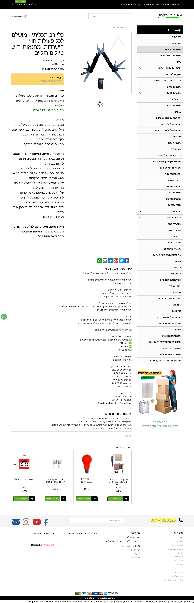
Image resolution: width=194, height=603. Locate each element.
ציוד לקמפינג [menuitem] (174, 217)
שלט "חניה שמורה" (24, 479)
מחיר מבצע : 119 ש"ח (48, 110)
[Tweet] (121, 260)
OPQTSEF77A (50, 60)
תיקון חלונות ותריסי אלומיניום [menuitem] (165, 342)
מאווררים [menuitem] (176, 149)
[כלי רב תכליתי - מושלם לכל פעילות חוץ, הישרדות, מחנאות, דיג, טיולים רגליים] (100, 103)
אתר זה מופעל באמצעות (97, 598)
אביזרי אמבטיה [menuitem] (173, 186)
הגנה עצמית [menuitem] (174, 205)
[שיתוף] (126, 498)
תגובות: (127, 435)
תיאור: (60, 90)
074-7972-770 (128, 546)
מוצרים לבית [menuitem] (174, 93)
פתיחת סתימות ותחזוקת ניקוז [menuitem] (165, 360)
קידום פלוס (92, 598)
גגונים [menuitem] (177, 111)
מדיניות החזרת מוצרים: (118, 413)
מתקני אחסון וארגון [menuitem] (171, 335)
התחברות (21, 2)
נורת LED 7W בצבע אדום (87, 480)
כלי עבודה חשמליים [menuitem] (170, 280)
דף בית (129, 27)
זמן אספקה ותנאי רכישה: (117, 268)
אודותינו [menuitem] (176, 4)
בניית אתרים (83, 598)
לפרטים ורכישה (115, 499)
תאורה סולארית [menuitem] (172, 248)
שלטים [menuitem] (177, 329)
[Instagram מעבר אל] (26, 524)
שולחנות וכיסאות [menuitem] (172, 348)
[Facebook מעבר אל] (46, 524)
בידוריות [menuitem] (176, 236)
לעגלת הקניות (17, 16)
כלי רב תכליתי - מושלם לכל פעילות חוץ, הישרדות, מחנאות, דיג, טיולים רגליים (38, 44)
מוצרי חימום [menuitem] (174, 143)
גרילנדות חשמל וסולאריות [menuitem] (167, 255)
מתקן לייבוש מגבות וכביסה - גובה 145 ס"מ (118, 482)
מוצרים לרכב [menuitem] (174, 86)
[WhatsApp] (99, 260)
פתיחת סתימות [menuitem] (173, 174)
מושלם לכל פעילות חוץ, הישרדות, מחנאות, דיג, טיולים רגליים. (40, 100)
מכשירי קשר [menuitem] (174, 224)
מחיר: (58, 64)
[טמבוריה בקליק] (170, 15)
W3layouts (48, 544)
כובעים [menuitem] (177, 267)
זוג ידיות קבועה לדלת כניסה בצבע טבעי (55, 482)
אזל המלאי (54, 77)
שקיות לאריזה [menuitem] (173, 74)
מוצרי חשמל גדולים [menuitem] (170, 354)
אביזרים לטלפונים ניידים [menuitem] (168, 130)
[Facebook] (126, 260)
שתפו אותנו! (135, 558)
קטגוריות (174, 29)
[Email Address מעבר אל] (16, 524)
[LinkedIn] (110, 260)
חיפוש (95, 16)
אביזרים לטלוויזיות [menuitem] (171, 124)
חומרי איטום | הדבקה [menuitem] (169, 298)
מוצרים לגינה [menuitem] (174, 192)
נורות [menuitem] (178, 261)
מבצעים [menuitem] (176, 43)
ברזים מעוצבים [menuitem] (173, 180)
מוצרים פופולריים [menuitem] (151, 4)
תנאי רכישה (135, 550)
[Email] (105, 260)
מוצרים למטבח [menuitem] (173, 105)
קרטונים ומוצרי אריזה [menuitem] (130, 4)
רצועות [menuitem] (177, 304)
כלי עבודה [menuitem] (175, 273)
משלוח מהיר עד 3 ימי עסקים (24, 4)
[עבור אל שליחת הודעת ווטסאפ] (4, 317)
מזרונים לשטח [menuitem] (173, 230)
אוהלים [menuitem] (177, 211)
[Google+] (116, 260)
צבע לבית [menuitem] (176, 99)
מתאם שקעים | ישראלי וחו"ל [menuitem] (166, 161)
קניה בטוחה (160, 422)
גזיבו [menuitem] (178, 61)
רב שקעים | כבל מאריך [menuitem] (169, 155)
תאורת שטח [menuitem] (174, 242)
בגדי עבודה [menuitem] (175, 286)
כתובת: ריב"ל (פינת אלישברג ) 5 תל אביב (121, 541)
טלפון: (137, 546)
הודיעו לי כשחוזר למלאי (50, 81)
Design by (42, 544)
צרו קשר (135, 533)
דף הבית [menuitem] (176, 37)
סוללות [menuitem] (177, 136)
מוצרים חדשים (118, 27)
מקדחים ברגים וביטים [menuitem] (169, 323)
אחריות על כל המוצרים (42, 533)
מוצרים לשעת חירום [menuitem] (170, 55)
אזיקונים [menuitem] (176, 311)
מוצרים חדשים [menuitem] (173, 49)
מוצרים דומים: (123, 447)
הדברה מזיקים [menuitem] (173, 198)
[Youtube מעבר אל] (36, 524)
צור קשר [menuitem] (165, 4)
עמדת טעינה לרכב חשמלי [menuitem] (167, 80)
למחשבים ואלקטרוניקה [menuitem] (168, 118)
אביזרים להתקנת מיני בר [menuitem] (168, 317)
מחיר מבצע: (57, 69)
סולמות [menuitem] (177, 292)
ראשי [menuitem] (181, 537)
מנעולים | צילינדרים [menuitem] (170, 167)
